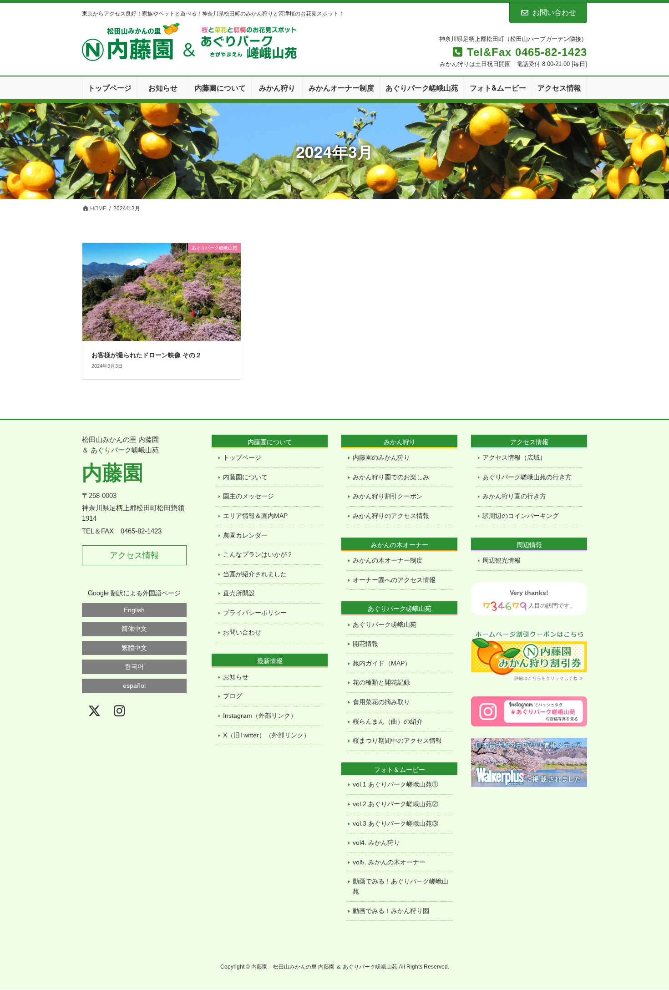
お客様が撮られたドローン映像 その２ (146, 354)
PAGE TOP (636, 945)
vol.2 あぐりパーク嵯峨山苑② (395, 803)
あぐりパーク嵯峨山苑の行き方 (527, 477)
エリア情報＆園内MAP (255, 515)
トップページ (242, 457)
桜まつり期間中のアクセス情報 (397, 740)
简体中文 (134, 628)
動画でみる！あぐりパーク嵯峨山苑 (400, 886)
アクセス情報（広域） (514, 457)
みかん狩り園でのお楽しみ (391, 477)
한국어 (134, 666)
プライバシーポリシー (255, 612)
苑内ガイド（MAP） (382, 663)
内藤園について (245, 477)
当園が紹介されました (255, 574)
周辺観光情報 (501, 560)
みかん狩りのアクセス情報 (391, 515)
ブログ (232, 696)
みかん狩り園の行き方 (514, 496)
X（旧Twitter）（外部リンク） (266, 735)
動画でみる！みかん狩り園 (391, 910)
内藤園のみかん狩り (381, 457)
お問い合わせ (554, 12)
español (134, 685)
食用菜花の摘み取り (381, 702)
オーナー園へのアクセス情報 (394, 580)
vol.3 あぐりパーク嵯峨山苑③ (395, 823)
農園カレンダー (245, 535)
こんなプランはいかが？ (258, 554)
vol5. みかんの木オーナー (389, 862)
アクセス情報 (134, 555)
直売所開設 (239, 593)
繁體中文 (134, 647)
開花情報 (365, 643)
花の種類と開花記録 (381, 682)
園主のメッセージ (248, 496)
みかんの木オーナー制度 (388, 560)
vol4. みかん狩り (376, 842)
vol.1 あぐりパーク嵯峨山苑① (395, 784)
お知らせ (235, 676)
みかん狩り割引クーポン (388, 496)
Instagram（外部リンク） (260, 715)
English (134, 610)
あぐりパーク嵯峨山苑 (384, 624)
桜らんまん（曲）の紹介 (388, 721)
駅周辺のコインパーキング (520, 515)
